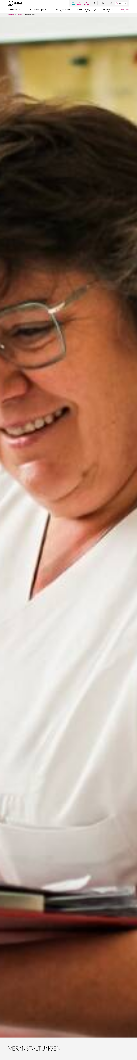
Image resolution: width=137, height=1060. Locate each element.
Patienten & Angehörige (86, 9)
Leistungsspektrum (62, 9)
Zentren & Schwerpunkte (36, 9)
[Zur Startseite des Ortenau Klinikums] (15, 3)
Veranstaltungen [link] (30, 14)
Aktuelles (125, 9)
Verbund (11, 14)
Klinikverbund (108, 9)
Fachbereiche (14, 9)
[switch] (111, 3)
